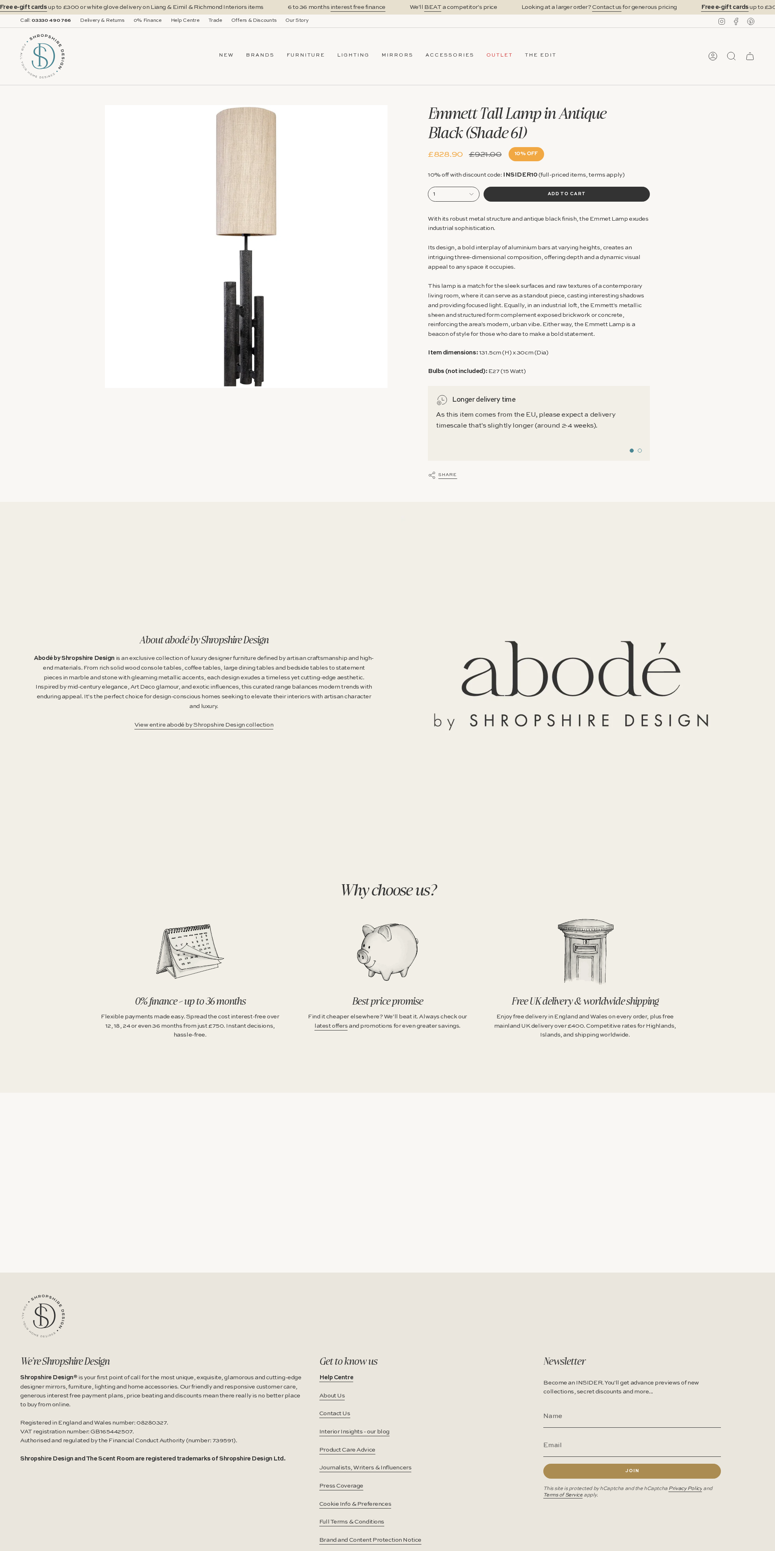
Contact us (607, 7)
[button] (260, 56)
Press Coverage (341, 1486)
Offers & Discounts (254, 20)
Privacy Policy (685, 1488)
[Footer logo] (43, 1316)
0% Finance (148, 20)
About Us (332, 1396)
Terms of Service (562, 1495)
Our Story (296, 20)
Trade (215, 20)
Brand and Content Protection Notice (370, 1540)
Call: (45, 20)
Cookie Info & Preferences (355, 1504)
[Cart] (750, 56)
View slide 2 (640, 451)
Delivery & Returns (102, 20)
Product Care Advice (347, 1450)
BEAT (432, 7)
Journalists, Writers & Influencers (365, 1468)
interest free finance (358, 7)
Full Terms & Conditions (351, 1522)
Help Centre (185, 20)
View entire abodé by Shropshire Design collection (203, 725)
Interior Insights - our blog (354, 1432)
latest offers (331, 1026)
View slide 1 (632, 451)
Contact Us (334, 1413)
